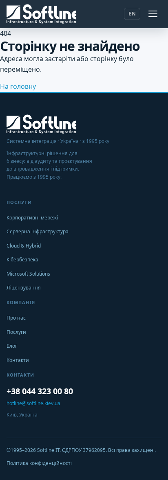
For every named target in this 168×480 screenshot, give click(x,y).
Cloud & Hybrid (24, 245)
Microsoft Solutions (28, 273)
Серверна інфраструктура (38, 231)
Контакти (18, 360)
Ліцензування (24, 287)
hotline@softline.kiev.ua (33, 403)
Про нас (16, 317)
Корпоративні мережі (32, 217)
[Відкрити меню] (153, 14)
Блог (12, 345)
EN (132, 13)
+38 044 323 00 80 (40, 391)
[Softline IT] (41, 14)
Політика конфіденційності (39, 463)
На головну (18, 86)
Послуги (16, 332)
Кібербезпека (22, 259)
